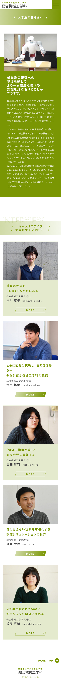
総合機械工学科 (14, 5)
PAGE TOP (45, 660)
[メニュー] (56, 4)
